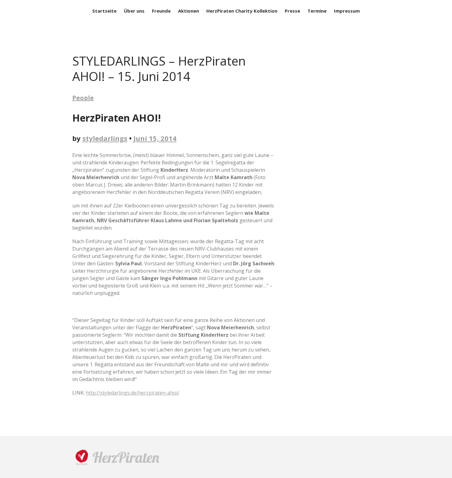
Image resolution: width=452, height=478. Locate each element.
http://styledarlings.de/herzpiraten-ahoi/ (132, 392)
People (83, 98)
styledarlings (104, 138)
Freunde (161, 11)
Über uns (134, 11)
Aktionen (188, 11)
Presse (292, 11)
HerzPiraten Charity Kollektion (241, 11)
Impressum (347, 11)
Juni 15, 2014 (154, 138)
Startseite (104, 11)
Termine (317, 11)
